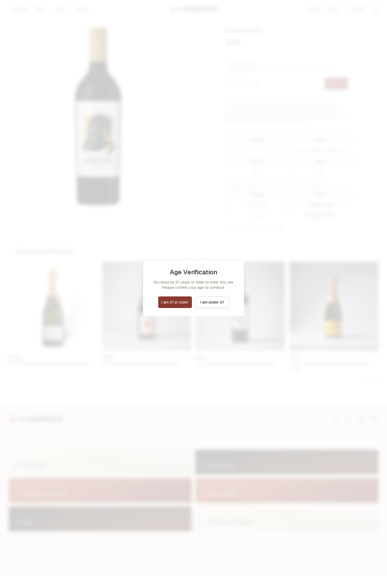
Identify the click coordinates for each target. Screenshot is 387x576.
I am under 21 (212, 302)
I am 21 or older (175, 302)
